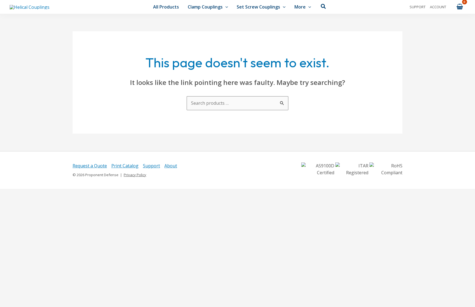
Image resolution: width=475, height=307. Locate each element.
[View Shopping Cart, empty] (459, 6)
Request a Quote (90, 166)
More (300, 7)
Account (438, 6)
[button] (225, 7)
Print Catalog (125, 166)
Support (418, 6)
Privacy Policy (135, 174)
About (170, 166)
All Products (166, 7)
